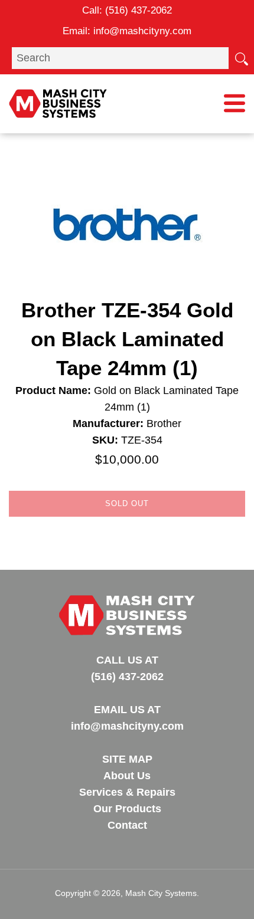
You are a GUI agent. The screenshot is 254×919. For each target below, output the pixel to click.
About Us (127, 776)
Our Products (127, 809)
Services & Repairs (127, 792)
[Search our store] (241, 58)
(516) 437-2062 (138, 10)
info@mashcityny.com (142, 31)
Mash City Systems (161, 893)
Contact (127, 825)
